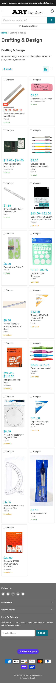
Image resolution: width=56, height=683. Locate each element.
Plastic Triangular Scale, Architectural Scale (12, 326)
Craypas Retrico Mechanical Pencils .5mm (40, 166)
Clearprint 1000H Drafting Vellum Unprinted (11, 564)
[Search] (51, 20)
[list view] (52, 69)
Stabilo (33, 374)
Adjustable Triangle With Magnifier (39, 423)
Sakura (33, 172)
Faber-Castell (8, 169)
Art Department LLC (38, 101)
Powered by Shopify (28, 678)
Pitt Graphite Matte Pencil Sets (12, 165)
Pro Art (6, 119)
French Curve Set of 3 (13, 267)
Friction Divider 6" (39, 513)
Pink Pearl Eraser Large (41, 99)
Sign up (42, 633)
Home (4, 33)
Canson (34, 222)
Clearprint (7, 385)
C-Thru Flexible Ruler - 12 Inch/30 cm (13, 210)
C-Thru (6, 214)
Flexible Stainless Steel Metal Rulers (14, 114)
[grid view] (46, 69)
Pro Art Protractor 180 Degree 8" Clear (14, 506)
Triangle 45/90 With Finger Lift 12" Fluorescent (39, 318)
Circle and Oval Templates (37, 274)
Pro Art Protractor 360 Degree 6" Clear (14, 436)
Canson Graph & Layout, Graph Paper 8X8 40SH (41, 218)
